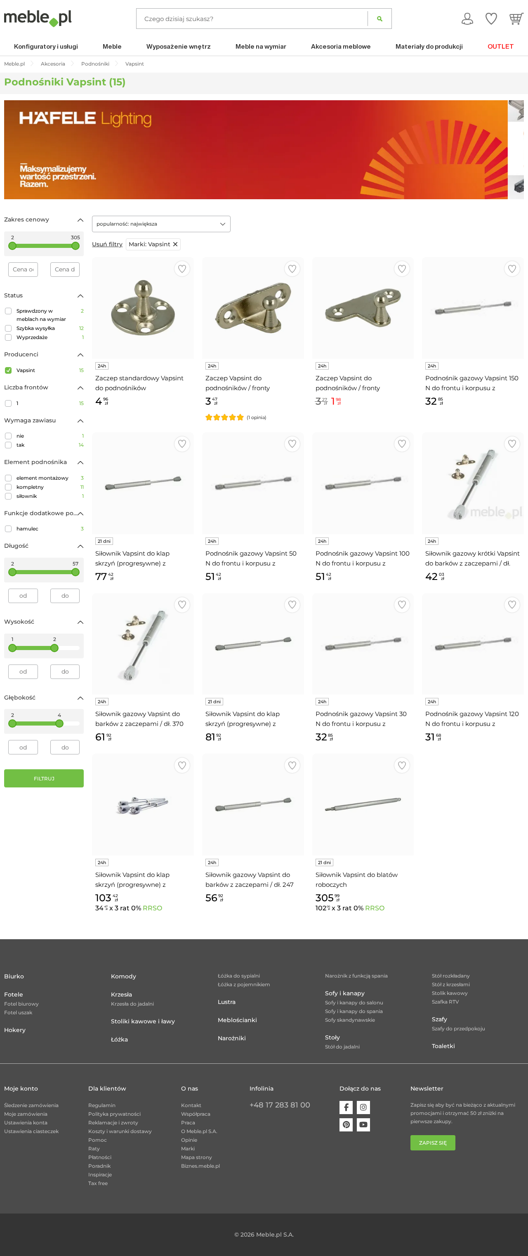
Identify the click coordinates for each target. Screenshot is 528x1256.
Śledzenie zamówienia (31, 1105)
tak (50, 445)
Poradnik (99, 1166)
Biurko (14, 976)
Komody (123, 976)
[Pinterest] (346, 1124)
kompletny (50, 487)
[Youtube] (363, 1124)
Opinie (189, 1140)
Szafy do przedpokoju (458, 1028)
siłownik (50, 496)
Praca (188, 1122)
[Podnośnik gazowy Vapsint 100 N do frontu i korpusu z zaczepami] (363, 483)
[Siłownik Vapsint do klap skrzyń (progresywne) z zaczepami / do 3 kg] (253, 644)
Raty (94, 1148)
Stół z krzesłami (451, 984)
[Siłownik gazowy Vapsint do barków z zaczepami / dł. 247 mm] (253, 804)
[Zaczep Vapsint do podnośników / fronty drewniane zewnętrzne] (253, 308)
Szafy (439, 1019)
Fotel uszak (18, 1012)
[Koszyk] (516, 18)
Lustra (227, 1002)
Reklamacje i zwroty (113, 1122)
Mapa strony (196, 1157)
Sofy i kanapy (345, 993)
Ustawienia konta (25, 1122)
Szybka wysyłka (50, 328)
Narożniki (232, 1038)
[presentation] (16, 149)
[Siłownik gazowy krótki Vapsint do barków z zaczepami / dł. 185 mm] (473, 483)
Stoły (332, 1037)
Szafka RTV (445, 1002)
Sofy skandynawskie (350, 1020)
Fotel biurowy (21, 1004)
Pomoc (97, 1140)
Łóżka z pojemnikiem (244, 984)
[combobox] (161, 224)
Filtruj (44, 778)
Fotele (13, 994)
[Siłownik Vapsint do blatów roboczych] (363, 804)
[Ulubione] (491, 18)
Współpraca (195, 1114)
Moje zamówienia (25, 1114)
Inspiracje (100, 1174)
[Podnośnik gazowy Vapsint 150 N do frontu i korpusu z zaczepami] (473, 308)
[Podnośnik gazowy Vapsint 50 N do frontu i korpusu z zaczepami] (253, 483)
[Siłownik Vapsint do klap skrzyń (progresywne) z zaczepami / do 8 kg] (143, 483)
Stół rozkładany (451, 976)
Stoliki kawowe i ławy (143, 1021)
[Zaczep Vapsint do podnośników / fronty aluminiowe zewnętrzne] (363, 308)
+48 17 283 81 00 (280, 1105)
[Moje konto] (467, 18)
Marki (188, 1148)
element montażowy (50, 478)
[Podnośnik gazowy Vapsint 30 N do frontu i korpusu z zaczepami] (363, 644)
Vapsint (50, 370)
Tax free (98, 1183)
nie (50, 436)
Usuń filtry (107, 244)
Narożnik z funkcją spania (356, 976)
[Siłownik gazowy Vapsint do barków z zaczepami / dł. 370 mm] (143, 644)
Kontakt (191, 1105)
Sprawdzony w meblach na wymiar (50, 315)
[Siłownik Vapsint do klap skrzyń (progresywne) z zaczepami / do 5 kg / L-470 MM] (143, 804)
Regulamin (102, 1105)
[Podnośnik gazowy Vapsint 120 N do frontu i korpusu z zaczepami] (473, 644)
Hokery (15, 1030)
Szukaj (379, 18)
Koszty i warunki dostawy (120, 1131)
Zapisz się (433, 1143)
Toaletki (443, 1046)
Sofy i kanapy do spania (354, 1011)
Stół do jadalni (342, 1047)
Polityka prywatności (114, 1114)
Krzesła (121, 994)
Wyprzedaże (50, 337)
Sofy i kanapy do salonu (354, 1002)
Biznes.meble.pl (200, 1166)
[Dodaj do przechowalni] (182, 268)
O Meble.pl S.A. (199, 1131)
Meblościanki (237, 1020)
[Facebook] (346, 1107)
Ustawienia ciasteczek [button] (31, 1131)
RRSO (152, 908)
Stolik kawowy (450, 993)
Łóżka (119, 1039)
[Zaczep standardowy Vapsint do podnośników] (143, 308)
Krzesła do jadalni (132, 1004)
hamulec (50, 528)
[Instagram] (363, 1107)
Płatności (99, 1157)
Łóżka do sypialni (239, 976)
